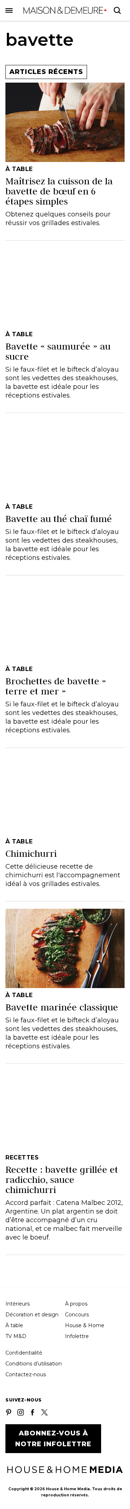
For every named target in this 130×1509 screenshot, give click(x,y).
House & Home (84, 1325)
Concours (77, 1314)
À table (14, 1325)
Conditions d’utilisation (33, 1363)
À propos (76, 1303)
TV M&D (15, 1336)
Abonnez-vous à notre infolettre (53, 1438)
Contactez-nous (25, 1374)
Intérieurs (17, 1303)
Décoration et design (31, 1314)
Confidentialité (23, 1353)
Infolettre (77, 1336)
